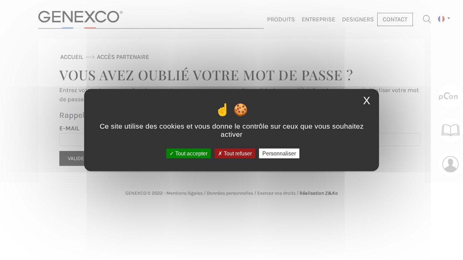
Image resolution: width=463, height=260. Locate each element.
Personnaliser (279, 153)
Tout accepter (190, 153)
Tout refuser (237, 153)
